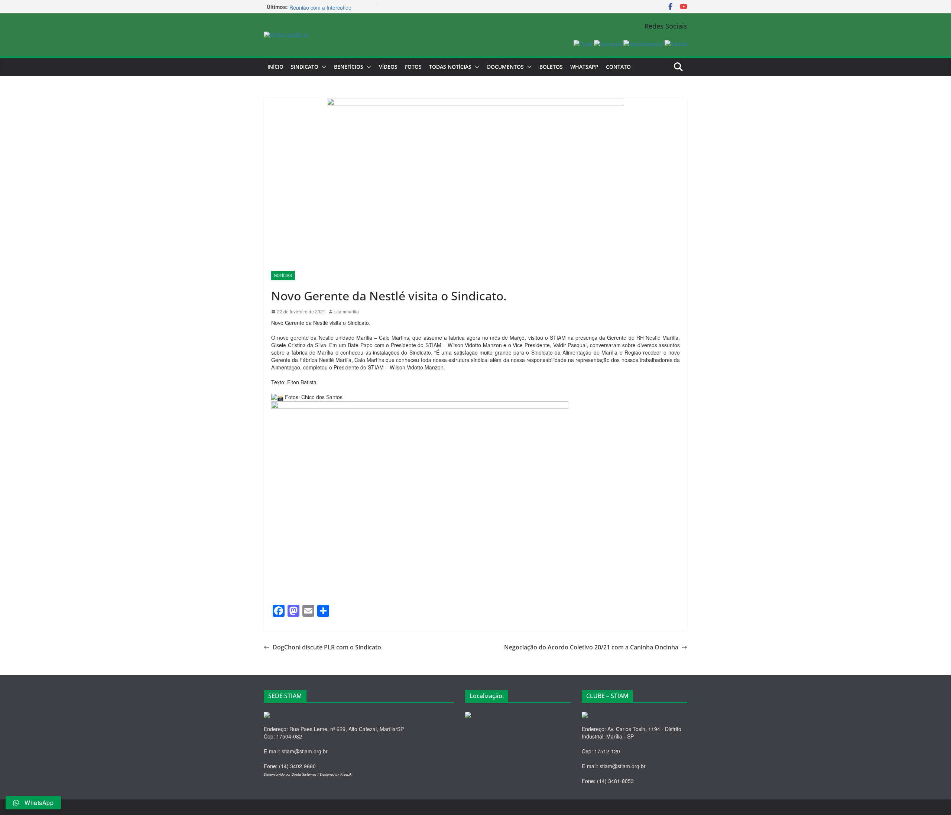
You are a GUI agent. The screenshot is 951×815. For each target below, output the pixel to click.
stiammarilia (346, 311)
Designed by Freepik (336, 774)
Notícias (283, 275)
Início (275, 66)
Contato (618, 66)
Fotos (413, 66)
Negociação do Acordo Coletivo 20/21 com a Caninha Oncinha (591, 647)
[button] (322, 67)
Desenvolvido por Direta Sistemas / (292, 774)
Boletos (551, 66)
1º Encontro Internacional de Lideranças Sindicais (347, 6)
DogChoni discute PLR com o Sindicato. (328, 647)
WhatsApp (584, 66)
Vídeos (388, 66)
